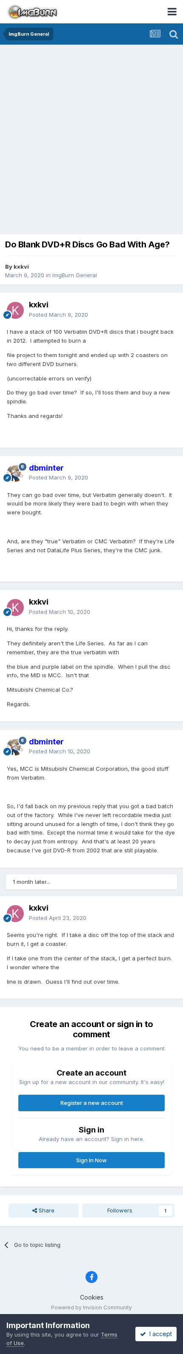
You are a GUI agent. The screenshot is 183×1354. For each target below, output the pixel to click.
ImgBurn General (74, 275)
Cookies (91, 1297)
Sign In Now (91, 1160)
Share (45, 1210)
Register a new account (91, 1102)
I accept (159, 1333)
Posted (58, 314)
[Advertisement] (91, 140)
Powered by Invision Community (91, 1307)
